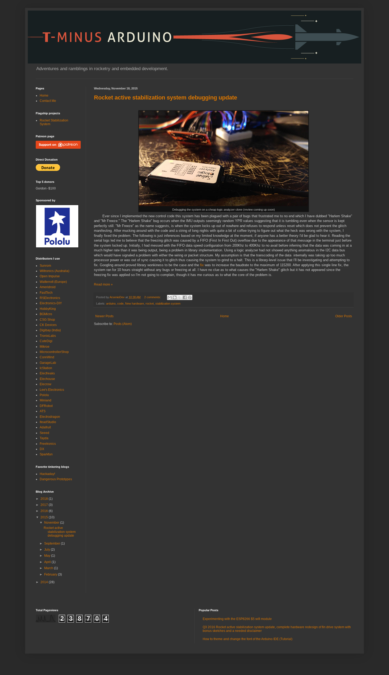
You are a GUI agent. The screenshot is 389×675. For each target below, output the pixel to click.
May (47, 556)
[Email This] (169, 297)
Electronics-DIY (51, 303)
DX (42, 449)
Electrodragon (50, 417)
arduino (111, 303)
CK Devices (48, 325)
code (120, 303)
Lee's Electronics (52, 390)
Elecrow (45, 384)
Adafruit (45, 427)
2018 (44, 499)
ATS (43, 411)
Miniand (45, 400)
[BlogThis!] (174, 297)
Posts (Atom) (123, 324)
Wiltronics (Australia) (54, 271)
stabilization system (167, 303)
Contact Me (48, 101)
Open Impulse (50, 276)
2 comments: (153, 297)
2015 (44, 517)
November (52, 522)
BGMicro (46, 314)
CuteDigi (46, 341)
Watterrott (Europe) (53, 282)
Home (224, 316)
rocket (150, 303)
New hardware (134, 303)
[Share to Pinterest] (189, 297)
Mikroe (44, 346)
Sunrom (45, 266)
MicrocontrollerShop (54, 352)
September (52, 543)
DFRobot (46, 406)
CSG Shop (47, 319)
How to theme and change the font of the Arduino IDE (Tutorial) (247, 639)
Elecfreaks (47, 373)
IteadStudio (48, 422)
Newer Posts (104, 316)
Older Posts (343, 316)
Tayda (44, 438)
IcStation (46, 368)
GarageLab (48, 363)
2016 (44, 511)
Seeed (44, 433)
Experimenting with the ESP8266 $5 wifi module (237, 619)
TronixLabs (48, 336)
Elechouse (47, 379)
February (51, 574)
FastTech (46, 293)
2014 (44, 582)
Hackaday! (47, 474)
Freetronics (48, 444)
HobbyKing (48, 309)
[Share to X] (179, 297)
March (49, 568)
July (47, 549)
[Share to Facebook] (184, 297)
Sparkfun (46, 454)
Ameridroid (48, 287)
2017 (44, 505)
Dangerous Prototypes (56, 479)
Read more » (103, 284)
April (48, 562)
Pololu (44, 395)
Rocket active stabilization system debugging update (165, 97)
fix (202, 265)
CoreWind (47, 357)
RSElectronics (50, 298)
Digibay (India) (50, 330)
